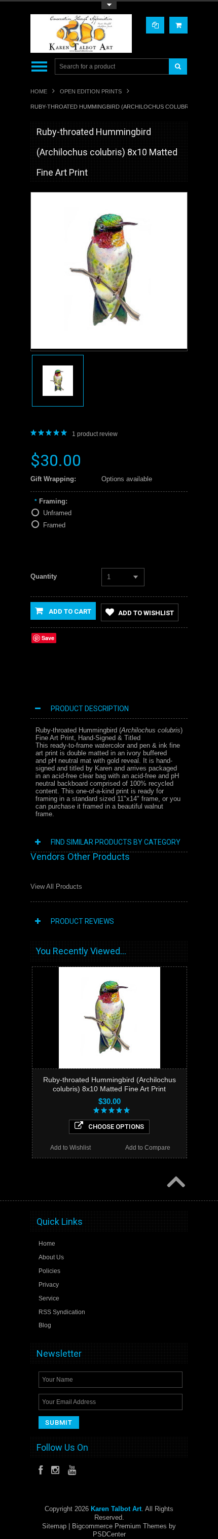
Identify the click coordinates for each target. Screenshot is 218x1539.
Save (48, 638)
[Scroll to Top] (175, 1183)
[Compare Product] (155, 25)
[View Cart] (178, 25)
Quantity (43, 576)
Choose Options (116, 1126)
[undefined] (109, 346)
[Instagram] (55, 1470)
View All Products (56, 886)
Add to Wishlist (146, 613)
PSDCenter (109, 1534)
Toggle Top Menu (109, 5)
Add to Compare (147, 1147)
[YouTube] (72, 1470)
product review (95, 434)
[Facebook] (41, 1470)
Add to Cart (69, 611)
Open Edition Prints (91, 91)
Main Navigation (39, 67)
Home (38, 91)
